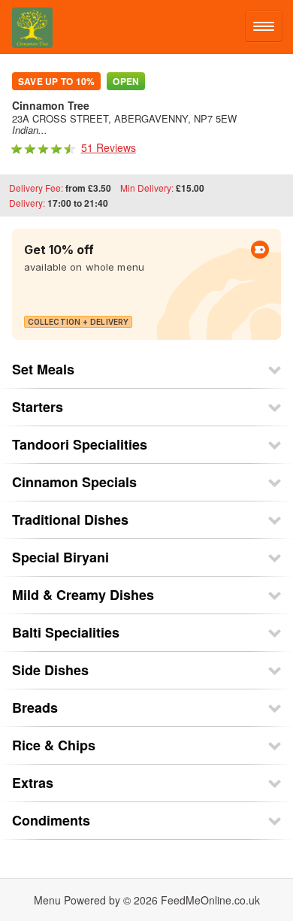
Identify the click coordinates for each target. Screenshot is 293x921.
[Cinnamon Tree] (26, 27)
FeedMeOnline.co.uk (210, 899)
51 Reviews (108, 147)
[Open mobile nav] (263, 26)
